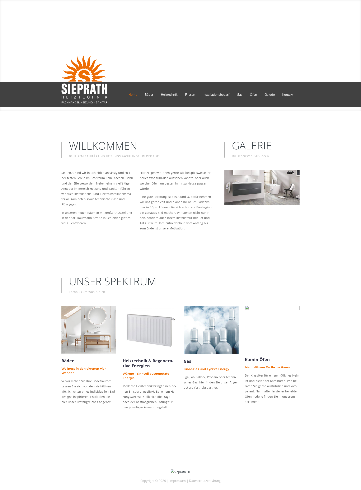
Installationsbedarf (216, 94)
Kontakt (287, 94)
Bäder (149, 94)
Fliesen (190, 94)
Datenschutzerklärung (205, 481)
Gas (239, 94)
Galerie (269, 94)
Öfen (253, 94)
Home (132, 94)
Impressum (177, 481)
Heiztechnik (169, 94)
